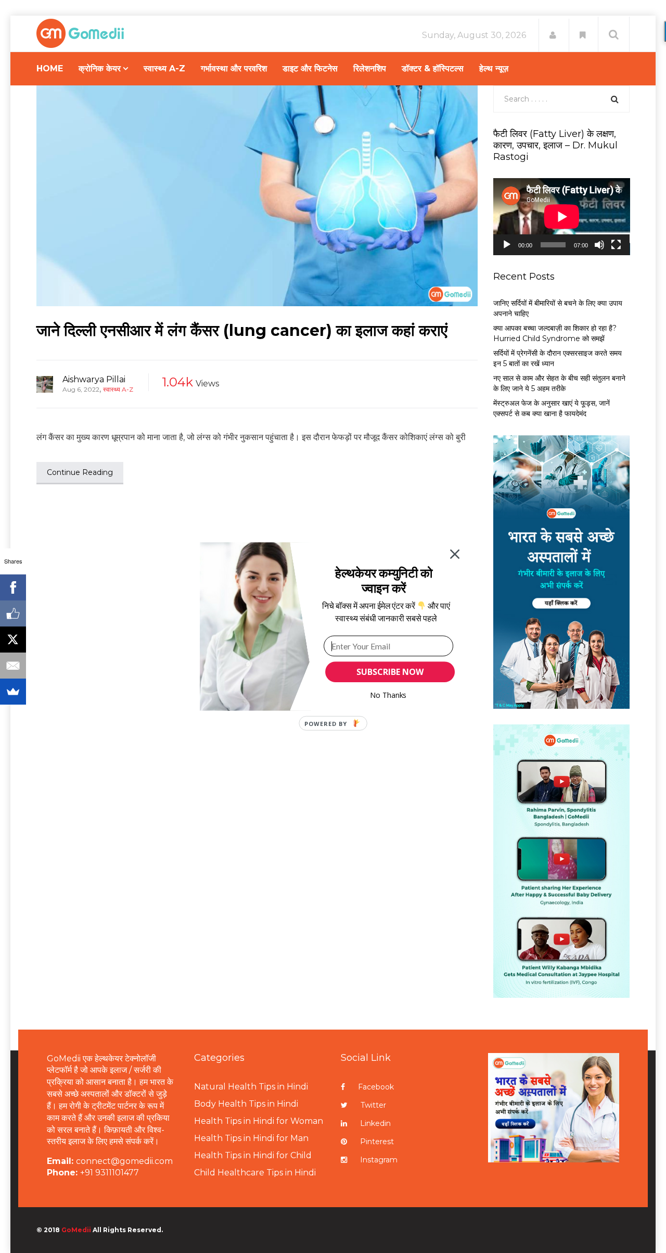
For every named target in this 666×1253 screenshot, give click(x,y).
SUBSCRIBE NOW (389, 672)
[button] (383, 580)
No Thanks (388, 695)
